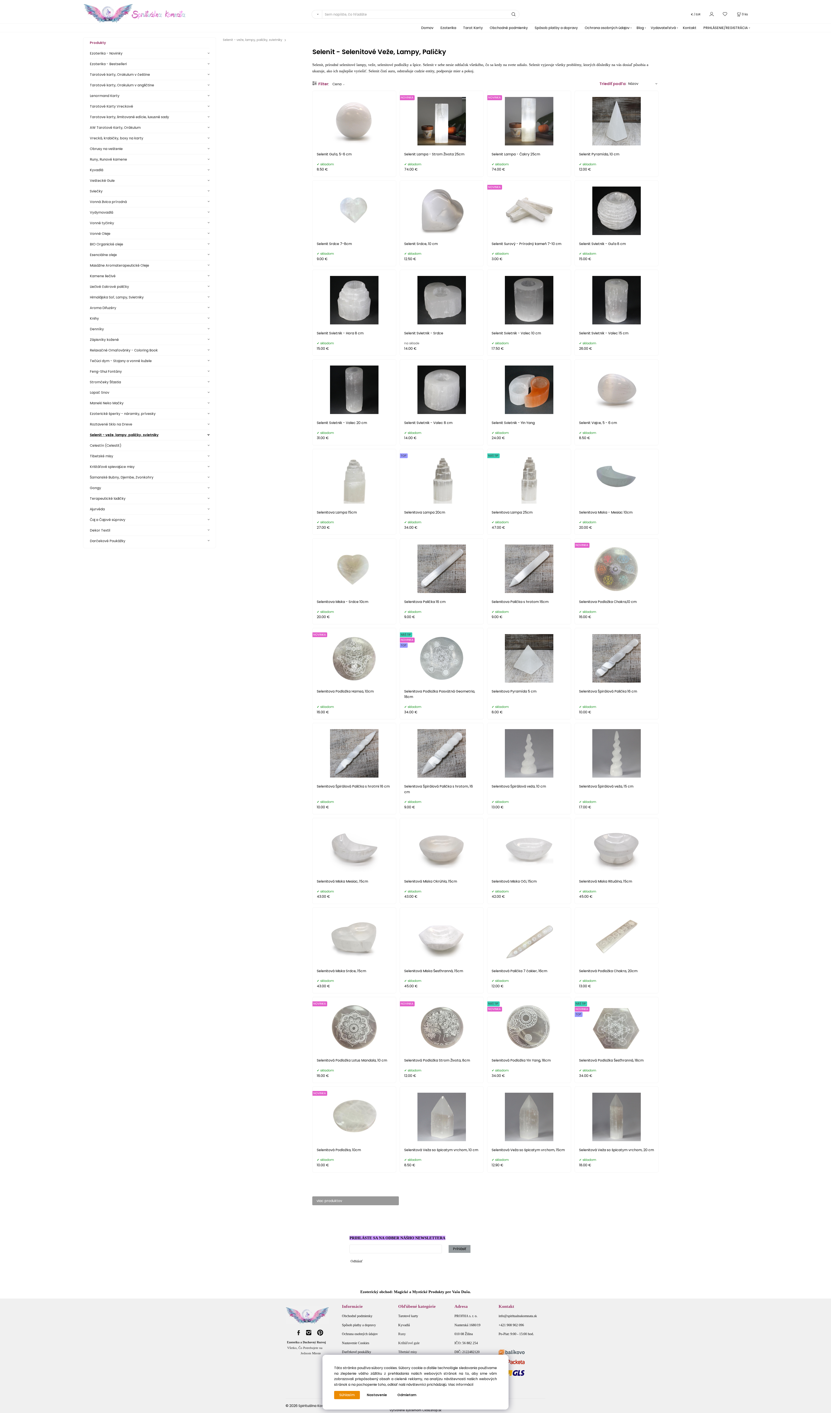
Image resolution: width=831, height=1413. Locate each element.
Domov (427, 27)
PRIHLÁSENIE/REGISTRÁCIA (725, 27)
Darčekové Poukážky (107, 540)
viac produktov (329, 1200)
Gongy (95, 487)
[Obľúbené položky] (725, 14)
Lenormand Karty (104, 95)
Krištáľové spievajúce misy (112, 466)
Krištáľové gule (409, 1343)
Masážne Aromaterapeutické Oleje (119, 265)
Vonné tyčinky (102, 223)
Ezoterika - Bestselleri (108, 63)
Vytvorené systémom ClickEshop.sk (415, 1410)
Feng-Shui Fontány (106, 371)
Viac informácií (460, 1384)
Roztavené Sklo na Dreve (111, 424)
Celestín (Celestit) (105, 445)
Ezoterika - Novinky (106, 53)
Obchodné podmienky (509, 27)
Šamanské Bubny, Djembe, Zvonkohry (121, 477)
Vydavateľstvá (663, 27)
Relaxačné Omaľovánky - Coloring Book (124, 350)
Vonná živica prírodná (108, 201)
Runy (402, 1334)
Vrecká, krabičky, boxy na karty (116, 138)
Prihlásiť (459, 1248)
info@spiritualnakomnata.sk (518, 1316)
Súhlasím (347, 1394)
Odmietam (406, 1394)
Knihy (94, 318)
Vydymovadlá (101, 212)
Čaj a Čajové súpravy (107, 519)
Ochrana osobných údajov (607, 27)
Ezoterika (448, 27)
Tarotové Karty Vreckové (111, 106)
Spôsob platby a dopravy (556, 27)
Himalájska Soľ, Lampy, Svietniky (117, 297)
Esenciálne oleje (103, 254)
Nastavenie (377, 1394)
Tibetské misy (101, 456)
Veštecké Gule (102, 180)
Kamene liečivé (103, 276)
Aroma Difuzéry (103, 307)
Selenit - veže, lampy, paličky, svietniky (124, 434)
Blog (640, 27)
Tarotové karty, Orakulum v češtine (120, 74)
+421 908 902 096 (511, 1325)
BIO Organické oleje (106, 244)
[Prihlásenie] (711, 14)
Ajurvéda (97, 509)
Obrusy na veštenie (106, 148)
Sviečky (96, 191)
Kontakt (689, 27)
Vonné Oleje (100, 233)
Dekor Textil (100, 530)
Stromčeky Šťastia (105, 382)
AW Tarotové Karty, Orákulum (115, 127)
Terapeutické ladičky (108, 498)
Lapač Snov (99, 392)
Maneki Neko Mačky (107, 403)
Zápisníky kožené (104, 339)
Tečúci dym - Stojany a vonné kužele (121, 360)
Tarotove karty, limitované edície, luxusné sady (129, 116)
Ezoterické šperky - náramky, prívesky (123, 413)
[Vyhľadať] (317, 14)
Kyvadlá (96, 170)
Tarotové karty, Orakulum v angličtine (122, 85)
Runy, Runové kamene (108, 159)
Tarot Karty (473, 27)
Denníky (97, 329)
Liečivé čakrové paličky (109, 286)
